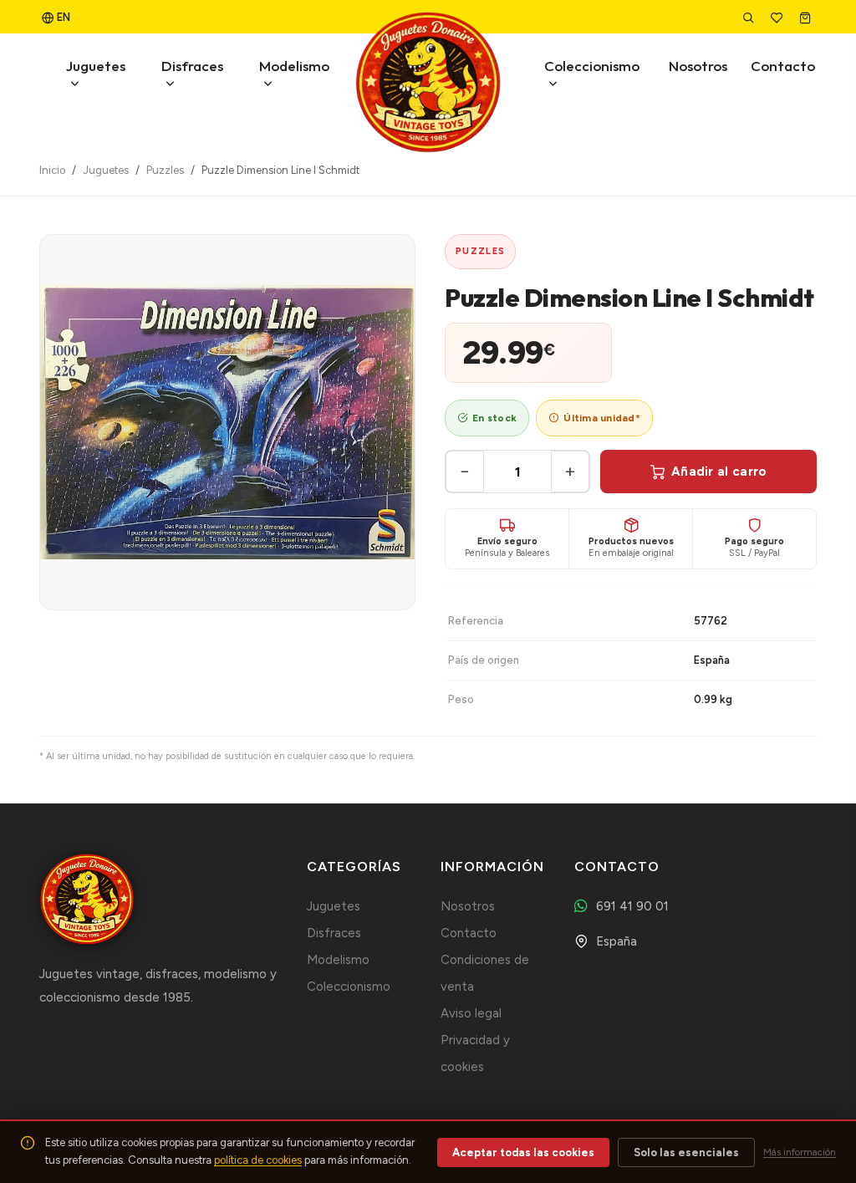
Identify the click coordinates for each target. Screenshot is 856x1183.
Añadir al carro (719, 471)
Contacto (783, 65)
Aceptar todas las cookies (523, 1152)
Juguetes (95, 65)
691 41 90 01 (632, 906)
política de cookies (258, 1160)
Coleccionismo (591, 65)
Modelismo (294, 65)
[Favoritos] (778, 17)
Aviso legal (471, 1013)
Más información (799, 1152)
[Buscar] (749, 17)
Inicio (52, 170)
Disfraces (192, 65)
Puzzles (165, 170)
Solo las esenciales (686, 1152)
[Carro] (806, 17)
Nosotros (698, 65)
